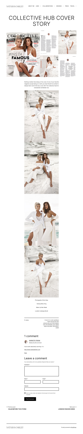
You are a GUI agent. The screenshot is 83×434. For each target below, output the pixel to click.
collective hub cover (47, 323)
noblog (27, 320)
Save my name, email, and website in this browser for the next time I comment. (41, 394)
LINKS (37, 6)
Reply (25, 353)
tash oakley (49, 326)
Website (26, 386)
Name (26, 378)
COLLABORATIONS (48, 6)
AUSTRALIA (56, 320)
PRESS (67, 6)
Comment (27, 364)
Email (44, 378)
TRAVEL (72, 6)
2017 (52, 320)
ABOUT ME (31, 6)
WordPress (73, 427)
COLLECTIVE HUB (54, 321)
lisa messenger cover (50, 324)
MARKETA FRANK (34, 340)
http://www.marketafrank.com (32, 349)
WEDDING (59, 6)
